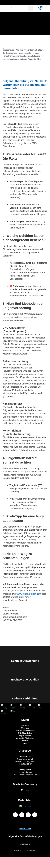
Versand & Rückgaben (25, 738)
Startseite (25, 725)
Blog (25, 743)
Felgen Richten (25, 736)
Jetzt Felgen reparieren (25, 731)
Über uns (25, 728)
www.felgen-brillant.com (29, 594)
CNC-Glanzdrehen (25, 733)
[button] (30, 8)
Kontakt (25, 741)
